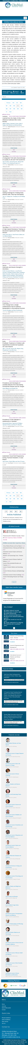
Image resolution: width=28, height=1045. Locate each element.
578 (13, 102)
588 (14, 108)
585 (21, 105)
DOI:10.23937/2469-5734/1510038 (17, 381)
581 (6, 105)
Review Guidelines (6, 1017)
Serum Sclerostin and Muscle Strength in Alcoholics (12, 267)
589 (18, 108)
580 (21, 102)
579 (17, 102)
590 (21, 108)
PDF (14, 149)
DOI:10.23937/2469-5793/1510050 (17, 116)
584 (18, 105)
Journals (4, 1006)
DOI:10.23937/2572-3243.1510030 (17, 265)
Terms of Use (14, 1044)
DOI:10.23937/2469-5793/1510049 (17, 156)
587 (10, 108)
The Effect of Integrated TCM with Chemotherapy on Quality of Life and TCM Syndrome (13, 158)
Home (3, 1004)
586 (6, 108)
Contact (4, 1009)
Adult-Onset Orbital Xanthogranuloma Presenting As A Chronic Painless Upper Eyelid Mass (12, 676)
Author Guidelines (6, 1019)
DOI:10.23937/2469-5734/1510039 (17, 341)
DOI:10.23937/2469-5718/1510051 (17, 191)
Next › (10, 111)
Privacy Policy (21, 1044)
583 (14, 105)
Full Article (14, 151)
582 (10, 105)
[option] (5, 985)
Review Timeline (6, 0)
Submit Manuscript (6, 1008)
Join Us (3, 1023)
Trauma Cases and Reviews (12, 896)
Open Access (5, 1021)
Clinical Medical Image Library (12, 905)
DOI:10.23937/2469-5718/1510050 (17, 227)
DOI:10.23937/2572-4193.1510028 (17, 454)
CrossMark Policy (14, 0)
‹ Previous (8, 102)
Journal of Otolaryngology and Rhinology (14, 923)
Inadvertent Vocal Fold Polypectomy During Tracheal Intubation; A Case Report (13, 457)
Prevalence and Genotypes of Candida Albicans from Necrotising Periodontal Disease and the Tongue (13, 384)
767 (6, 111)
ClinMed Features (22, 0)
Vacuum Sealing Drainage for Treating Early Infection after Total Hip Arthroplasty (13, 192)
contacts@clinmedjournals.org (13, 1037)
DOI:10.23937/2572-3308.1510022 (17, 417)
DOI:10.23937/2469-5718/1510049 (17, 303)
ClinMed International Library (14, 1040)
